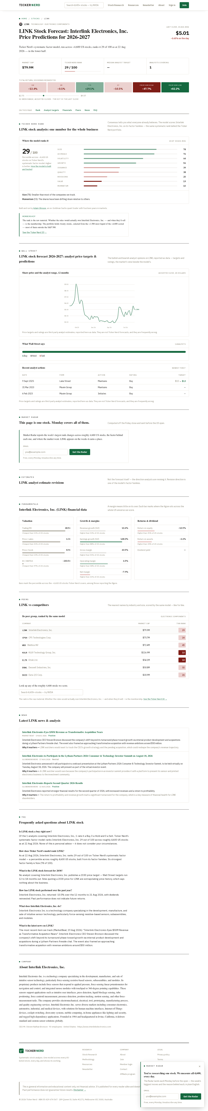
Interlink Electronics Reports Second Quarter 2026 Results (52, 783)
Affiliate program (127, 1074)
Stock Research (116, 5)
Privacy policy (163, 1054)
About (161, 5)
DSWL (24, 667)
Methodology (88, 1059)
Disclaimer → (80, 1090)
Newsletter (148, 5)
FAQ (95, 110)
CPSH (24, 637)
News (87, 110)
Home (24, 19)
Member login (126, 1064)
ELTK (24, 660)
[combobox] (84, 5)
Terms (160, 1059)
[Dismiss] (199, 1066)
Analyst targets (51, 110)
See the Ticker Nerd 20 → (35, 232)
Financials (67, 110)
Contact (123, 1069)
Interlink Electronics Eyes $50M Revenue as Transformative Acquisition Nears (62, 732)
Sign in (172, 5)
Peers (78, 110)
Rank (38, 110)
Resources (133, 5)
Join (184, 5)
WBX (24, 645)
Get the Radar (79, 452)
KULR (24, 652)
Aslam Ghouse (39, 208)
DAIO (24, 675)
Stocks (35, 19)
